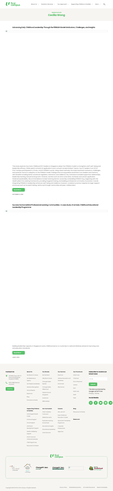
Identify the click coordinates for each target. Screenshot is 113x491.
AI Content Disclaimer (89, 487)
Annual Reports (31, 390)
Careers (60, 408)
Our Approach (62, 4)
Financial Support (31, 419)
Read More (19, 190)
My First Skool (45, 375)
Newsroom (30, 393)
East (74, 388)
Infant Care (76, 375)
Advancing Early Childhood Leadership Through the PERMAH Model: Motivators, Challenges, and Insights (53, 27)
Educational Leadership (48, 429)
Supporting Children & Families (81, 4)
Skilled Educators (47, 417)
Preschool (60, 375)
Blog (28, 397)
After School (61, 387)
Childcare (76, 378)
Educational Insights (48, 426)
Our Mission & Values (32, 375)
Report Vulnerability (102, 487)
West (74, 398)
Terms (97, 393)
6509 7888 (12, 382)
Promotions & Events (32, 400)
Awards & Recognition (33, 387)
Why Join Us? (61, 412)
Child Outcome (46, 432)
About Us (34, 4)
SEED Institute (45, 401)
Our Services (61, 372)
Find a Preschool (77, 381)
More (97, 4)
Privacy (91, 393)
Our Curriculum (47, 408)
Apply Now (60, 431)
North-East (76, 391)
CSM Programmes (32, 442)
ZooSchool (45, 398)
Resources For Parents (33, 445)
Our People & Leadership (33, 383)
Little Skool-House (47, 378)
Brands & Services (47, 4)
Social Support (31, 422)
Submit (93, 384)
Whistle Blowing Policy (75, 487)
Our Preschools (77, 372)
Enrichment (61, 383)
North (74, 394)
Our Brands (45, 372)
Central (75, 385)
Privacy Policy (63, 487)
